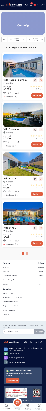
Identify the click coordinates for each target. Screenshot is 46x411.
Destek (5, 284)
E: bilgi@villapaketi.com (17, 362)
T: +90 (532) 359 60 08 (16, 358)
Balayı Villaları (8, 293)
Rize (39, 284)
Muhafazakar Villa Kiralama (12, 297)
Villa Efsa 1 (9, 178)
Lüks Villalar (7, 314)
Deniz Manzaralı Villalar (11, 301)
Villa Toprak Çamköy (15, 79)
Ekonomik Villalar (9, 310)
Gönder (39, 332)
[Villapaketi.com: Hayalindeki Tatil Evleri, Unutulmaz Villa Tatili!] (11, 342)
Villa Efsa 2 (9, 227)
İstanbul (41, 280)
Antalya (41, 267)
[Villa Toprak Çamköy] (23, 65)
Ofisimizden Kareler (10, 275)
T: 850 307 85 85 (14, 353)
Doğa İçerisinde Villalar (11, 306)
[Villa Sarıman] (23, 115)
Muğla (40, 271)
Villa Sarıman (11, 129)
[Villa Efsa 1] (23, 164)
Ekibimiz (5, 267)
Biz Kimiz (6, 271)
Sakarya (41, 275)
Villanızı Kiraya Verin (10, 280)
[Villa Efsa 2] (23, 213)
